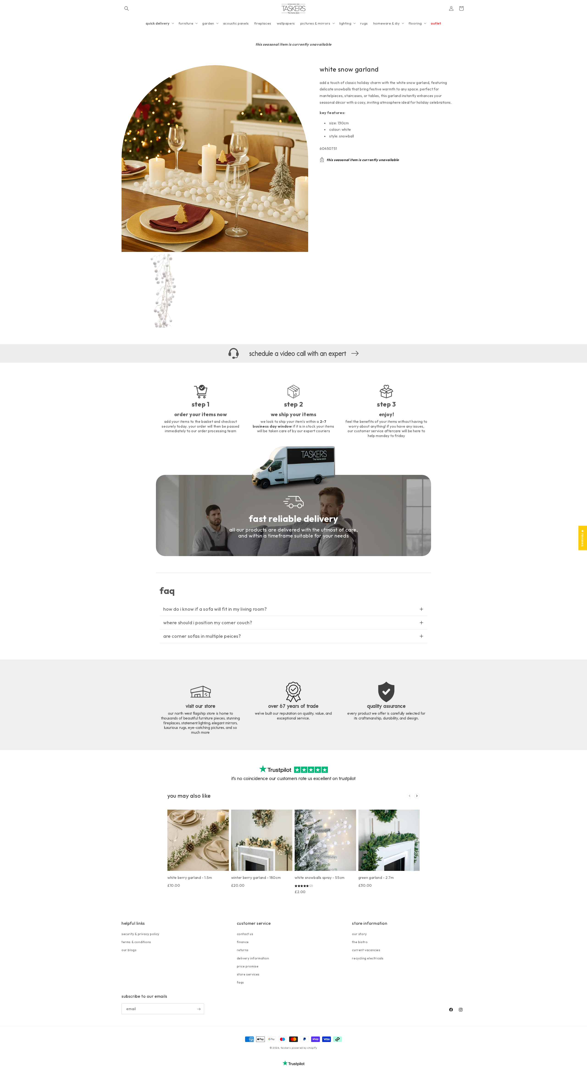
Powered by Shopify (304, 1047)
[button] (127, 8)
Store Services (248, 974)
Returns (243, 950)
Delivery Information (253, 958)
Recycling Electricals (368, 958)
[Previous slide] (409, 796)
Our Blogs (129, 950)
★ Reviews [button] (582, 537)
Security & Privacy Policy (140, 934)
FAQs (240, 983)
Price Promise (248, 966)
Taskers (286, 1047)
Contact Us (245, 934)
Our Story (359, 934)
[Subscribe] (199, 1009)
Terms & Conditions (136, 942)
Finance (243, 942)
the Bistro (360, 942)
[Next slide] (417, 796)
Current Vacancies (366, 950)
